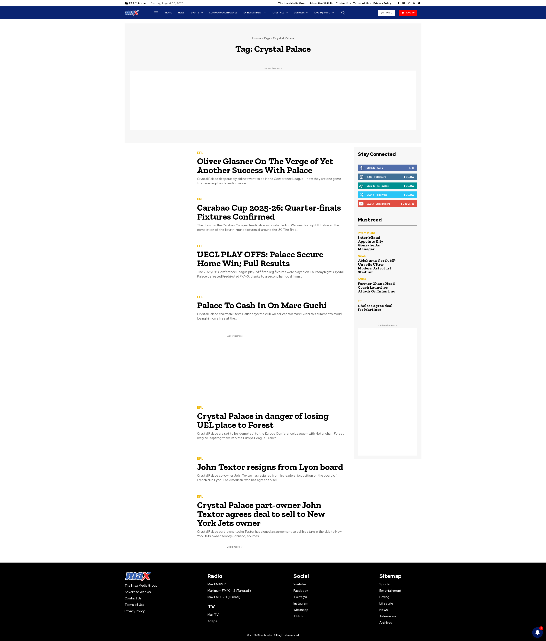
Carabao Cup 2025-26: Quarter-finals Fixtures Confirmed (269, 212)
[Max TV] (132, 12)
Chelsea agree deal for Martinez (375, 307)
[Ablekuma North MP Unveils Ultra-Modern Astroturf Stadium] (408, 263)
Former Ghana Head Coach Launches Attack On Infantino (376, 287)
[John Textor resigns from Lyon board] (158, 470)
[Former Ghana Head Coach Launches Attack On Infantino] (408, 285)
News (362, 256)
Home (256, 38)
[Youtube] (418, 3)
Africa (362, 279)
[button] (343, 12)
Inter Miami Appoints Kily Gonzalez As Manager (370, 243)
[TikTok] (408, 3)
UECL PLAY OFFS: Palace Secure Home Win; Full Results (260, 259)
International (367, 233)
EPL (200, 153)
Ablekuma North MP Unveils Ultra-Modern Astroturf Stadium (377, 266)
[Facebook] (398, 3)
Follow (409, 176)
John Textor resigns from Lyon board (270, 466)
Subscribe (407, 203)
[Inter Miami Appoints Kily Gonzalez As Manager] (408, 240)
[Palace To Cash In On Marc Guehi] (158, 308)
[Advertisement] (273, 100)
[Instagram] (403, 3)
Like (411, 167)
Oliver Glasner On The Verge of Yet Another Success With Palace (265, 165)
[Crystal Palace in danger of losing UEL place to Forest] (158, 423)
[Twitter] (413, 3)
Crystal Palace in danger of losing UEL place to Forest (263, 420)
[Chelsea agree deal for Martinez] (408, 305)
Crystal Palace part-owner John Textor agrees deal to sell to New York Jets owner (261, 513)
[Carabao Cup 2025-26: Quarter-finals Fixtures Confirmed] (158, 215)
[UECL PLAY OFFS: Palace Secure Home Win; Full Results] (158, 261)
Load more (233, 546)
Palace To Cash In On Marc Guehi (262, 305)
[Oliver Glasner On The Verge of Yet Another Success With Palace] (158, 168)
